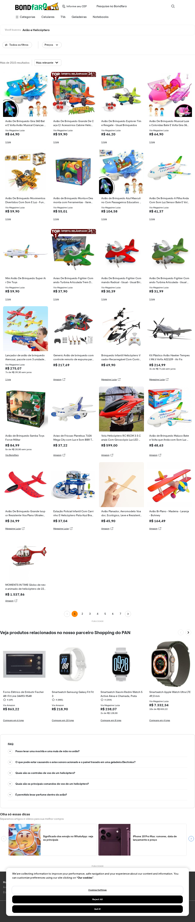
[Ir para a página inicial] (37, 6)
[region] (97, 892)
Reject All (97, 899)
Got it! (97, 909)
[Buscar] (173, 6)
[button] (52, 45)
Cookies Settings (97, 890)
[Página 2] (128, 614)
